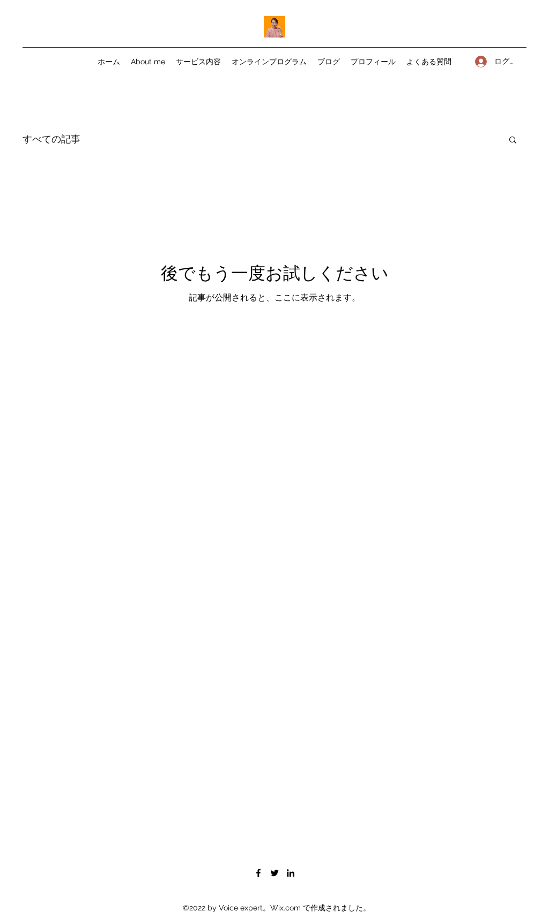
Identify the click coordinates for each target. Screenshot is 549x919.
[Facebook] (258, 873)
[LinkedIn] (290, 873)
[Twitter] (274, 873)
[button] (513, 140)
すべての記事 (51, 138)
